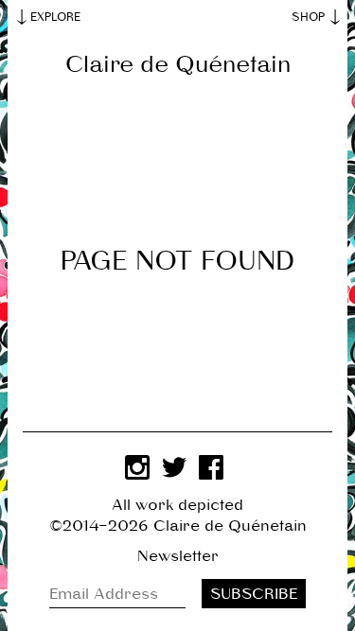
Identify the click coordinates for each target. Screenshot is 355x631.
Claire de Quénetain (178, 64)
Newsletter (178, 556)
